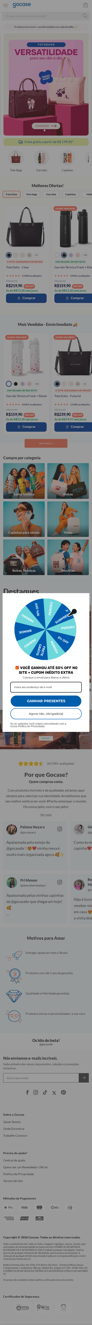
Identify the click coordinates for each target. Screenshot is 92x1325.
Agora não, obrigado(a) (46, 714)
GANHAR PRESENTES (46, 701)
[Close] (84, 598)
